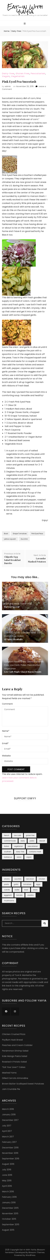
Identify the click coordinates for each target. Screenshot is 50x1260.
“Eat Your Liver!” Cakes (13, 1067)
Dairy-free (8, 73)
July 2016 (6, 1169)
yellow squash (10, 539)
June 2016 (7, 1175)
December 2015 (10, 1207)
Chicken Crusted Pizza (13, 1034)
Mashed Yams (9, 1072)
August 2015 (8, 1229)
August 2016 (8, 1164)
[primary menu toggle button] (25, 24)
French (6, 835)
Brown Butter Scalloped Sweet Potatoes (23, 1083)
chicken (42, 879)
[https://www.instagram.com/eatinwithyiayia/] (15, 1011)
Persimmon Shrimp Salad (15, 1050)
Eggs (38, 884)
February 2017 (9, 1142)
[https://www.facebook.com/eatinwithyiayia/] (6, 1011)
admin (8, 86)
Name (5, 730)
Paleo (23, 665)
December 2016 (10, 1147)
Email (5, 743)
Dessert (31, 661)
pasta (6, 884)
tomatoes (27, 884)
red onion (30, 879)
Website (6, 755)
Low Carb (15, 665)
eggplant (8, 895)
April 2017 (7, 1131)
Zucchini (24, 539)
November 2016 (10, 1153)
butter (17, 890)
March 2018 (8, 1109)
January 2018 (9, 1114)
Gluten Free (22, 73)
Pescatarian (38, 73)
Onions (7, 879)
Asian (19, 857)
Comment (7, 703)
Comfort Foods (12, 632)
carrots (7, 890)
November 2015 (10, 1213)
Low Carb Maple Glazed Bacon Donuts (22, 671)
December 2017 (10, 1120)
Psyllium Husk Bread (12, 1039)
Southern (7, 851)
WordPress (30, 1255)
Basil (6, 533)
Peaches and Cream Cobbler (17, 1045)
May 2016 (6, 1180)
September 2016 (10, 1158)
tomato (19, 895)
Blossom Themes (37, 1252)
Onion (35, 890)
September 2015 (10, 1224)
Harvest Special (11, 606)
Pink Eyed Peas (37, 533)
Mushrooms (9, 900)
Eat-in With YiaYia (25, 9)
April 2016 (7, 1185)
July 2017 (6, 1125)
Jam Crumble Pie (11, 1089)
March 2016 (8, 1191)
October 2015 (9, 1218)
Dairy (40, 632)
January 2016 (9, 1202)
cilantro (30, 895)
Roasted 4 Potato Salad (14, 1061)
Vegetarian (18, 76)
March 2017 (8, 1136)
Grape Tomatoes (20, 533)
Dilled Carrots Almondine (15, 1078)
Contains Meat (11, 603)
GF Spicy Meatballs (13, 639)
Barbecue (8, 857)
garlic (16, 884)
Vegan (6, 76)
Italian (20, 636)
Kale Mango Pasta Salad (14, 1056)
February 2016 (9, 1196)
